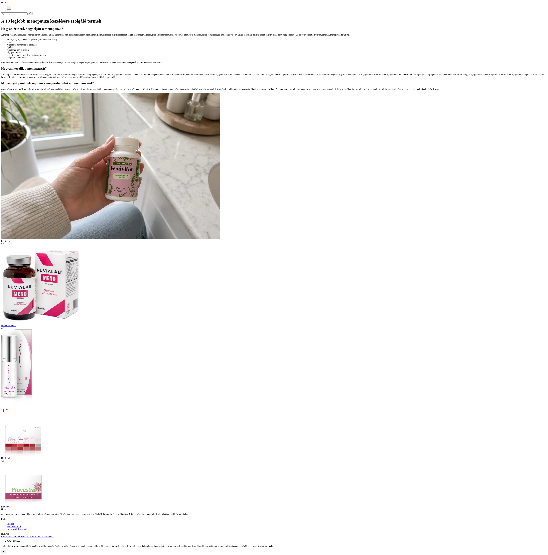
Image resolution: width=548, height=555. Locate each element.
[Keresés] (9, 8)
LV (43, 536)
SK (37, 536)
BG (49, 536)
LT (40, 536)
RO (22, 536)
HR (34, 536)
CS (31, 536)
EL (28, 536)
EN (2, 536)
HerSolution (6, 458)
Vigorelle (5, 409)
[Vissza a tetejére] (3, 552)
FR (8, 536)
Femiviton (5, 241)
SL (46, 536)
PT (16, 536)
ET (52, 536)
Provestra (5, 506)
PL (19, 536)
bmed (4, 2)
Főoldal (10, 524)
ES (13, 536)
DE (5, 536)
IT (11, 536)
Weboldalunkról (14, 526)
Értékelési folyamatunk (17, 529)
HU (25, 536)
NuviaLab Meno (8, 325)
